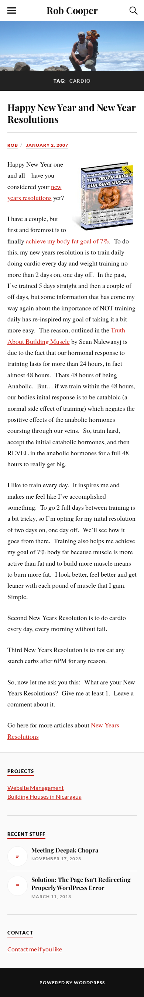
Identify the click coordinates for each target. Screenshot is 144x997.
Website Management (35, 787)
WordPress (89, 982)
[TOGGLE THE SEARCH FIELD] (132, 11)
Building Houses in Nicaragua (44, 796)
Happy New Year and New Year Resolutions (71, 113)
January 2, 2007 (47, 145)
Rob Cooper (72, 10)
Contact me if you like (34, 949)
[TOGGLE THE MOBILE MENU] (11, 11)
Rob (12, 145)
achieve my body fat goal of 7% (67, 240)
